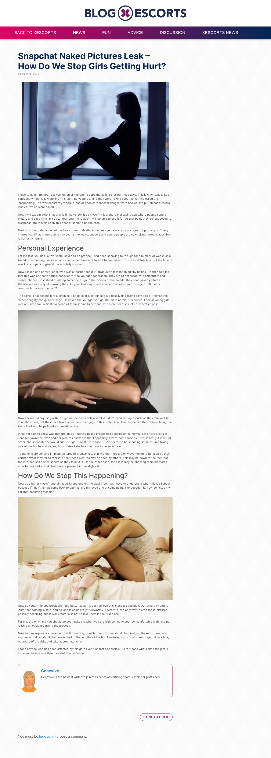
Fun (106, 32)
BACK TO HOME (156, 717)
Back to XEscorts (35, 32)
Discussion (172, 32)
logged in (46, 736)
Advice (135, 32)
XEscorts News (220, 32)
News (79, 32)
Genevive (50, 671)
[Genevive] (29, 681)
